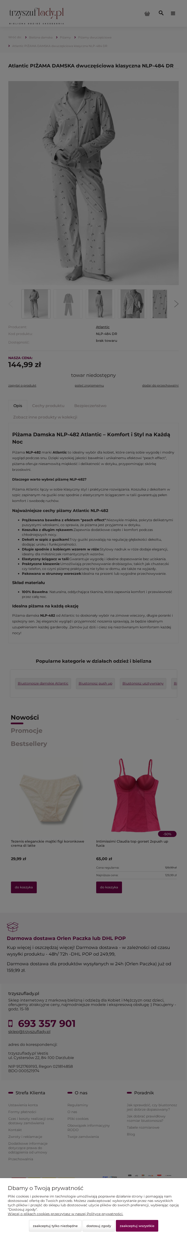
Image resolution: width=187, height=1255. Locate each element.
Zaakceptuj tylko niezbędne (55, 1226)
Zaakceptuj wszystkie (137, 1226)
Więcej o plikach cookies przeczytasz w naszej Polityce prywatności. (65, 1214)
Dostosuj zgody (98, 1226)
